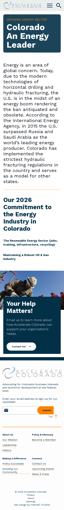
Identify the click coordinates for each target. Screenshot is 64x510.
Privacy (31, 495)
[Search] (59, 5)
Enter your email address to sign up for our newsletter (30, 400)
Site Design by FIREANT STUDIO (32, 504)
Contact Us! (19, 346)
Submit (47, 410)
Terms (30, 498)
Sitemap (30, 501)
